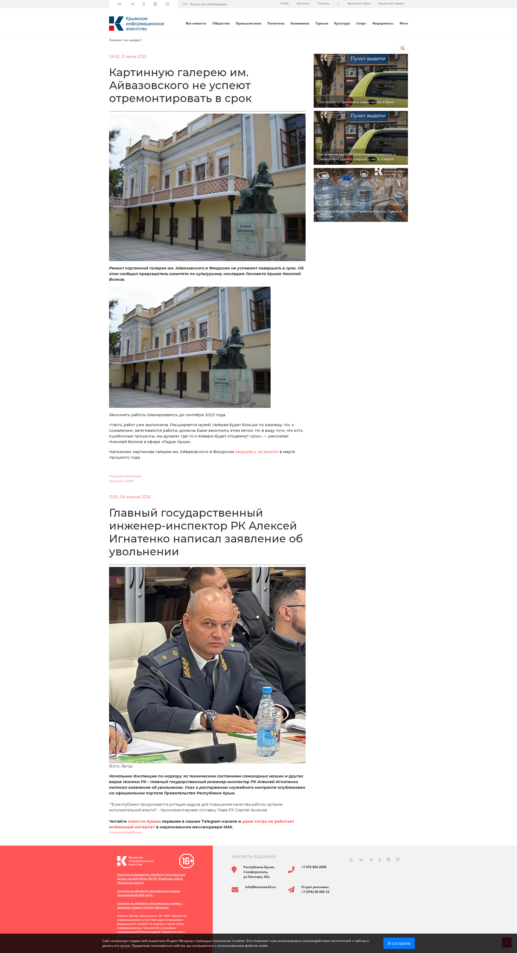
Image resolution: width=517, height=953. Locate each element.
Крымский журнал (391, 3)
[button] (402, 48)
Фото (404, 23)
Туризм (321, 23)
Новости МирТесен (125, 476)
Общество (221, 23)
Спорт (361, 23)
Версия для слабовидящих (208, 4)
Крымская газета (359, 3)
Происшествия (248, 23)
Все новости (196, 23)
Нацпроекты (382, 23)
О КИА (284, 3)
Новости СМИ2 (121, 481)
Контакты (303, 3)
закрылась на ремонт (256, 451)
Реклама (324, 3)
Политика (275, 23)
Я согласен (399, 943)
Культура (342, 23)
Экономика (299, 23)
